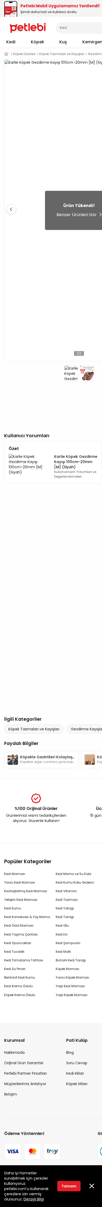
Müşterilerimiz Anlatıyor (25, 1083)
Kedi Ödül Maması (18, 925)
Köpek (37, 42)
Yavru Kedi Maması (19, 882)
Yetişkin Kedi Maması (20, 899)
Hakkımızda (14, 1052)
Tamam (68, 1186)
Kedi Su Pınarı (14, 969)
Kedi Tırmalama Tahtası (23, 960)
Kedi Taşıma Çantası (21, 934)
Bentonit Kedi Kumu (19, 977)
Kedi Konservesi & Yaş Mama (27, 917)
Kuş (63, 42)
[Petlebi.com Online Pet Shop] (28, 27)
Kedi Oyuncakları (17, 943)
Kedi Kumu (12, 908)
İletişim (10, 1094)
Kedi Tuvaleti (14, 951)
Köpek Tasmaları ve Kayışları (33, 729)
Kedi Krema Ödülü (18, 986)
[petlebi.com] (6, 54)
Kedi (10, 42)
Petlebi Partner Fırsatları (25, 1073)
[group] (41, 759)
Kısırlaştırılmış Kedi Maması (25, 891)
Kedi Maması (14, 874)
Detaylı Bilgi (34, 1199)
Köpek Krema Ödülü (19, 995)
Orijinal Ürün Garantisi (23, 1063)
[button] (11, 209)
